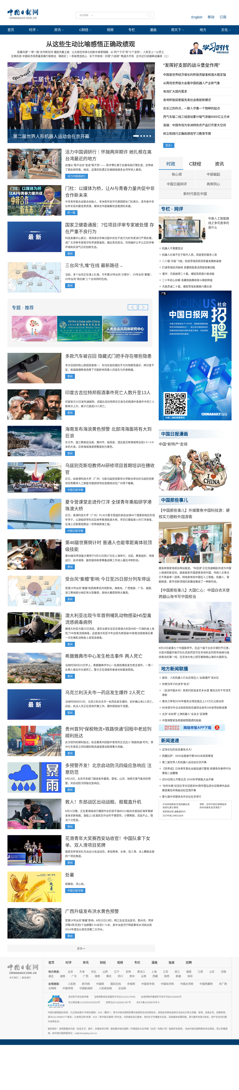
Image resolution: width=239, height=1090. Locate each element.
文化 (224, 30)
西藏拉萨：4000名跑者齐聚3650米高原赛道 (187, 755)
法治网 (122, 988)
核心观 (177, 174)
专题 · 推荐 (23, 307)
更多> (168, 145)
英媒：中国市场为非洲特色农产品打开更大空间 (194, 125)
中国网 (100, 983)
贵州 (132, 976)
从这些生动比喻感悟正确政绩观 (90, 44)
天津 (82, 971)
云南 (143, 976)
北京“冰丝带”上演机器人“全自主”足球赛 (185, 713)
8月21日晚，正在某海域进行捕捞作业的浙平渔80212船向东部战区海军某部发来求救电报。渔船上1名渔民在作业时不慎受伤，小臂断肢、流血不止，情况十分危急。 (109, 815)
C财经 (83, 30)
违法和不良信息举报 (78, 997)
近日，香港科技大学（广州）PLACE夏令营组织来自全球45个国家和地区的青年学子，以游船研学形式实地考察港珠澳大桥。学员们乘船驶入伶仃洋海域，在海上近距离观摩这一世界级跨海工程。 (110, 520)
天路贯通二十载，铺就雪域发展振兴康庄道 (187, 286)
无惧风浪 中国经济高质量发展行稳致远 (33, 56)
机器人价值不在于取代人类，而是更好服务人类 (189, 254)
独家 (172, 962)
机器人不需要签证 (172, 248)
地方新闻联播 (174, 668)
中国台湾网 (186, 983)
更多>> (81, 948)
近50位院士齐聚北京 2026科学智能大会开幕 (188, 779)
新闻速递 (170, 740)
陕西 (166, 976)
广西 (85, 976)
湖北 (51, 976)
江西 (200, 971)
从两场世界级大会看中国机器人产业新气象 (191, 83)
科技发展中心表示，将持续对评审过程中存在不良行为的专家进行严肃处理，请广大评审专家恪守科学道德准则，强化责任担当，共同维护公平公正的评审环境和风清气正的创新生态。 (109, 243)
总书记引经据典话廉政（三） (153, 56)
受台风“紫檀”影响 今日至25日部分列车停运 (107, 579)
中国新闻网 (85, 988)
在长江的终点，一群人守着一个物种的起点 (191, 108)
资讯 (57, 30)
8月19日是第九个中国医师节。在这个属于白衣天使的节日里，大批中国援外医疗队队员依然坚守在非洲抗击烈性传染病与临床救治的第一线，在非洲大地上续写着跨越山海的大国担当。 (195, 652)
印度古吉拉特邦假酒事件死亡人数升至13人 (108, 392)
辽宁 (116, 971)
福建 (188, 971)
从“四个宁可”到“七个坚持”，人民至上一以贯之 (137, 51)
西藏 (155, 976)
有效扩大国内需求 (175, 91)
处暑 (69, 874)
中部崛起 (213, 174)
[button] (136, 136)
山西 (105, 971)
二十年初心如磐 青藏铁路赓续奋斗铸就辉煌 (187, 280)
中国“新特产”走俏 (173, 444)
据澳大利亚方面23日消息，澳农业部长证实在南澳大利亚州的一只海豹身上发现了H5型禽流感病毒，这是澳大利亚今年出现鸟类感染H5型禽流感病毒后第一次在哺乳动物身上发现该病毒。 (109, 633)
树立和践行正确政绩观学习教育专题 (187, 133)
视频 (110, 30)
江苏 (165, 971)
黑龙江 (141, 971)
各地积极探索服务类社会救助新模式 (187, 100)
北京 (70, 971)
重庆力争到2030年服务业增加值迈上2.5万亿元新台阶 (193, 701)
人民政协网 (105, 988)
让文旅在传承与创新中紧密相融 (90, 51)
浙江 (177, 971)
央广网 (223, 983)
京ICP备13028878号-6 (147, 1002)
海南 (97, 976)
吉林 (128, 971)
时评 (32, 30)
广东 (74, 976)
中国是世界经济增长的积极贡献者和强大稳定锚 (194, 74)
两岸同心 (213, 184)
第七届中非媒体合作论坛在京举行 (181, 796)
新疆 (178, 976)
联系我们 (26, 977)
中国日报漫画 (174, 433)
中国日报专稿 (75, 489)
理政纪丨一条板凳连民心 (72, 56)
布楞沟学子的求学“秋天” (176, 684)
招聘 (189, 962)
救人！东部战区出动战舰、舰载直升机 (103, 801)
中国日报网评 (177, 184)
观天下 (176, 30)
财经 (103, 962)
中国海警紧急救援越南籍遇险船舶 (181, 720)
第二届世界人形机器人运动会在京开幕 (51, 136)
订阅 (223, 17)
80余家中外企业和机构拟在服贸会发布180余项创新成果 (194, 707)
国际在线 (115, 983)
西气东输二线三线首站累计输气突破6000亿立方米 (196, 116)
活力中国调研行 (76, 176)
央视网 (131, 983)
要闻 (70, 253)
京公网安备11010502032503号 (84, 1002)
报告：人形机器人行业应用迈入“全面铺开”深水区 (190, 677)
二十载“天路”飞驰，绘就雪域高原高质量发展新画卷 (191, 261)
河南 (223, 971)
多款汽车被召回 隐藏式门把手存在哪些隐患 (108, 356)
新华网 (86, 983)
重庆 (108, 976)
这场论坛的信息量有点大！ (177, 749)
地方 (203, 30)
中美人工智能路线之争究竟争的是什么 (218, 223)
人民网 (72, 983)
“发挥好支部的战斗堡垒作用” (191, 65)
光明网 (52, 988)
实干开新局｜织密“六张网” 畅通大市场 (111, 56)
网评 (178, 208)
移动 (211, 17)
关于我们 (13, 977)
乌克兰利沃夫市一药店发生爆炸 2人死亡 (105, 692)
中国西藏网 (206, 983)
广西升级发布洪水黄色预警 (92, 911)
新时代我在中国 (195, 194)
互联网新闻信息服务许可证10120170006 (114, 997)
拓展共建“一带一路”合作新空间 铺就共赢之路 (43, 51)
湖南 (62, 976)
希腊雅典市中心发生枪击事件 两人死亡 (104, 656)
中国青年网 (147, 983)
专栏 (131, 30)
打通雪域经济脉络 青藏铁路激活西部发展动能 (188, 267)
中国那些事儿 (174, 500)
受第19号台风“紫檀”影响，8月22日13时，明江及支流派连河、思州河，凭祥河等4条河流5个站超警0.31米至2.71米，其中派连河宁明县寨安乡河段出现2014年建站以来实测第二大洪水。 (109, 925)
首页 (10, 30)
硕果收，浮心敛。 (75, 883)
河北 (93, 971)
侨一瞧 (71, 212)
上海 (154, 971)
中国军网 (68, 988)
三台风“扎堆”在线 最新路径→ (94, 265)
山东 (212, 971)
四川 (120, 976)
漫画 (153, 30)
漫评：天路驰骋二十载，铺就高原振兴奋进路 (188, 273)
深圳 (190, 976)
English (196, 17)
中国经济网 (167, 983)
